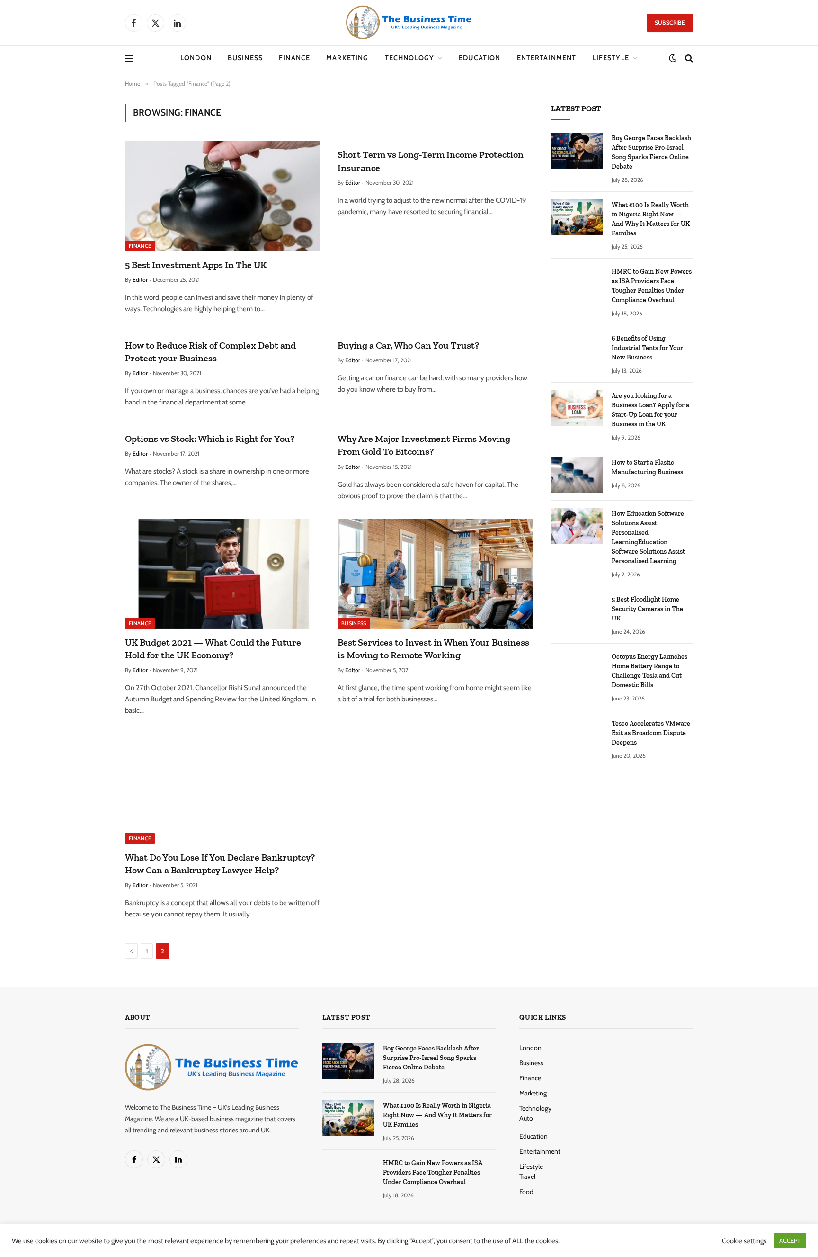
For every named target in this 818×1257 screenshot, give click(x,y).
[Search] (688, 58)
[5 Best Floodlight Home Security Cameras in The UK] (577, 612)
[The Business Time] (409, 22)
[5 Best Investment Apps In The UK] (222, 196)
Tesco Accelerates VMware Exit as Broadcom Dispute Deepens (651, 732)
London (196, 58)
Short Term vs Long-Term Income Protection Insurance (431, 161)
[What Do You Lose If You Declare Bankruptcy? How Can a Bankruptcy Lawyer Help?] (222, 788)
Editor (140, 279)
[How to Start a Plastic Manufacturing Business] (577, 475)
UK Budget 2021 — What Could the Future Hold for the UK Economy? (213, 649)
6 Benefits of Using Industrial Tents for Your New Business (647, 347)
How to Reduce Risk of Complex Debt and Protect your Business (210, 352)
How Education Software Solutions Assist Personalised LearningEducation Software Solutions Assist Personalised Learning (648, 537)
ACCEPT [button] (789, 1240)
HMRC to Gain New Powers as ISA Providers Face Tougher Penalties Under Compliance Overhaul (652, 286)
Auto (526, 1118)
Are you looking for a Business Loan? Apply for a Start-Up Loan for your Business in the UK (650, 410)
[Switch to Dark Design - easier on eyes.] (673, 58)
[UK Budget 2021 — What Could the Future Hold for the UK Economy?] (222, 573)
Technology (410, 58)
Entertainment (547, 58)
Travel (527, 1176)
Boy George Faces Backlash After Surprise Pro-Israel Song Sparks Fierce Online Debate (651, 152)
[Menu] (129, 58)
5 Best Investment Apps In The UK (196, 264)
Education (479, 58)
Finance (294, 58)
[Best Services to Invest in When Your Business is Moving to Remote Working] (435, 573)
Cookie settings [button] (744, 1241)
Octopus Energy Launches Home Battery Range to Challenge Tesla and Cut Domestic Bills (649, 671)
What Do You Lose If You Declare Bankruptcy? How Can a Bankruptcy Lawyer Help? (220, 864)
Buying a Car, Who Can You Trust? (408, 345)
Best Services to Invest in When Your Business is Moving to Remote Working (433, 649)
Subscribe (670, 22)
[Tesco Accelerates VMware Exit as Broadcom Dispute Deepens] (577, 736)
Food (526, 1191)
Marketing (347, 58)
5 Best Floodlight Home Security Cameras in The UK (647, 608)
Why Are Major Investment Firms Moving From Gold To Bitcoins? (424, 445)
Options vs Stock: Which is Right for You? (209, 438)
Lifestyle (611, 58)
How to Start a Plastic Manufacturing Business (647, 467)
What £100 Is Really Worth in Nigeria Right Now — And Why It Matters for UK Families (651, 219)
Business (245, 58)
